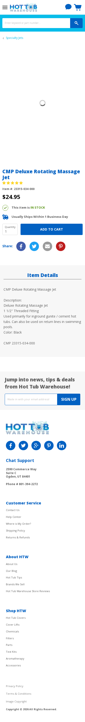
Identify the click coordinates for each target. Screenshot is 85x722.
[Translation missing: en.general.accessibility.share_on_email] (47, 246)
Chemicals (12, 631)
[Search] (76, 23)
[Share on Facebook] (21, 246)
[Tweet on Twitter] (34, 246)
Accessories (13, 665)
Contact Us (12, 510)
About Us (11, 564)
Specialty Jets (14, 38)
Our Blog (11, 571)
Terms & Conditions (18, 693)
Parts (9, 645)
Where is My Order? (18, 523)
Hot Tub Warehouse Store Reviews (28, 591)
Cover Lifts (12, 624)
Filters (10, 638)
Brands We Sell (15, 584)
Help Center (13, 517)
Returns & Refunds (18, 537)
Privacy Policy (14, 686)
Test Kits (11, 651)
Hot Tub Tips (14, 577)
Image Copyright (16, 701)
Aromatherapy (15, 658)
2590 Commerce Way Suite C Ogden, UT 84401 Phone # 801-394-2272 (22, 476)
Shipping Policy (15, 530)
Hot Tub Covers (16, 617)
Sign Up (68, 399)
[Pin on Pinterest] (60, 246)
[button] (13, 183)
